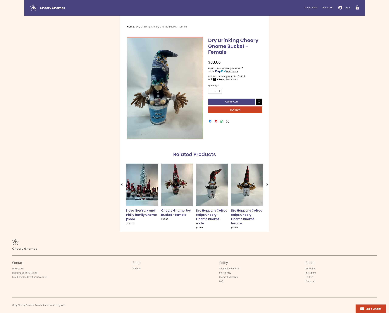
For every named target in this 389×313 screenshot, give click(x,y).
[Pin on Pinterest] (216, 121)
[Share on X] (227, 121)
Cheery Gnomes (52, 8)
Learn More (232, 71)
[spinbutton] (215, 91)
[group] (194, 196)
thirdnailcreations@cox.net (32, 276)
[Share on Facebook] (210, 121)
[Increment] (220, 91)
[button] (357, 7)
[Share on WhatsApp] (222, 121)
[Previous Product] (122, 184)
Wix (63, 305)
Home (130, 26)
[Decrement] (210, 91)
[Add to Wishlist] (259, 102)
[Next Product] (267, 184)
